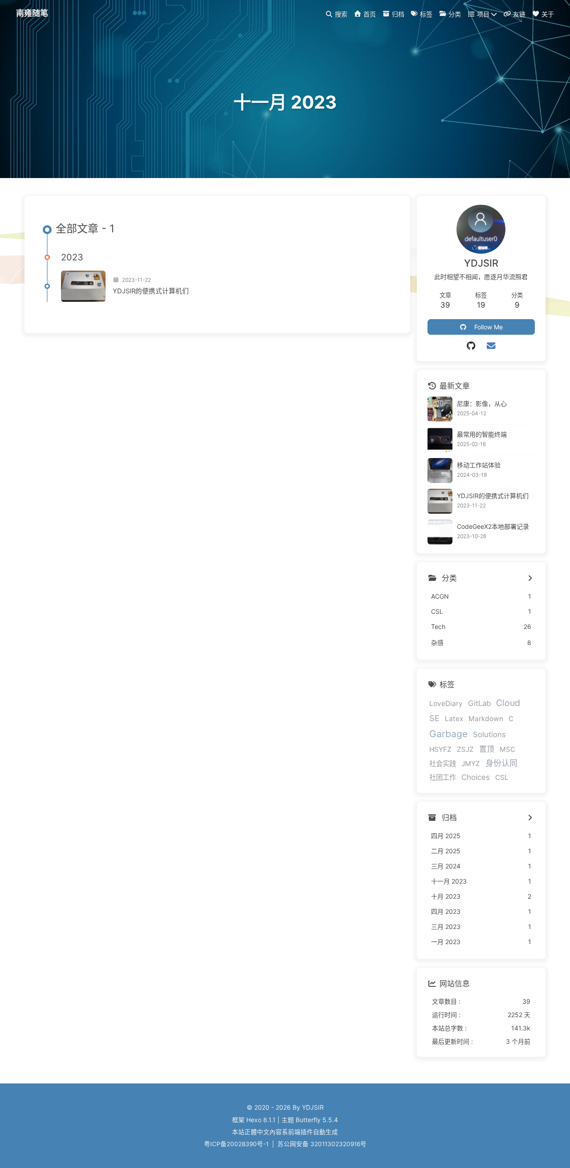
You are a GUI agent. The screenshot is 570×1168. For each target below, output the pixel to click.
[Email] (491, 346)
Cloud (508, 703)
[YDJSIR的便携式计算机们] (83, 286)
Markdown (485, 718)
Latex (454, 718)
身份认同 (501, 763)
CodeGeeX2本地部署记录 (493, 526)
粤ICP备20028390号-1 (236, 1144)
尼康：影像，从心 (482, 403)
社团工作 (442, 777)
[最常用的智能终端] (440, 439)
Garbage (448, 733)
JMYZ (470, 763)
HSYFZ (440, 749)
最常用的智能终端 (482, 434)
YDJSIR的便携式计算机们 (151, 291)
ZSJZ (465, 749)
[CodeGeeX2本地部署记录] (440, 531)
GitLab (479, 703)
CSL (502, 777)
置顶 (486, 749)
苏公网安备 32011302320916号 (321, 1144)
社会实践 (442, 763)
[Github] (471, 346)
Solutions (489, 734)
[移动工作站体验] (440, 470)
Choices (475, 777)
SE (434, 718)
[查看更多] (530, 578)
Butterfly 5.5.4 (317, 1119)
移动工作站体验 (479, 465)
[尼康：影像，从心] (440, 409)
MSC (507, 749)
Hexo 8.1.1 (261, 1119)
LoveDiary (446, 703)
